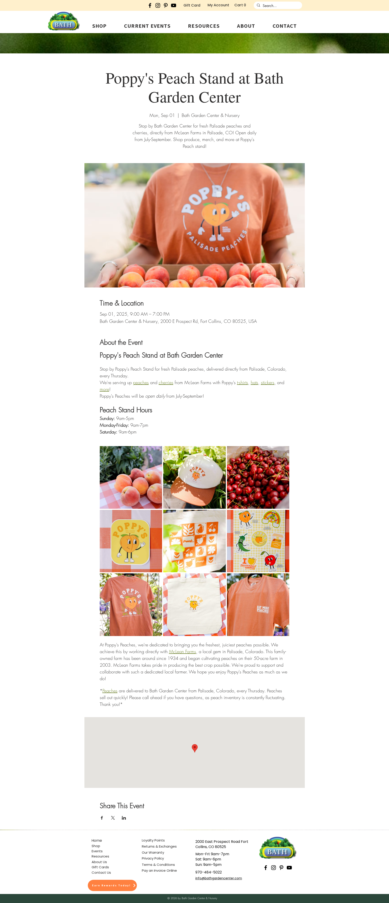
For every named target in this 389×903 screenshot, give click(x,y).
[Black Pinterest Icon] (166, 5)
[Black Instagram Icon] (158, 5)
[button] (99, 26)
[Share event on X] (113, 818)
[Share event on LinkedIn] (124, 818)
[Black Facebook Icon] (150, 5)
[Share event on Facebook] (102, 818)
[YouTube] (173, 5)
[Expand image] (131, 477)
